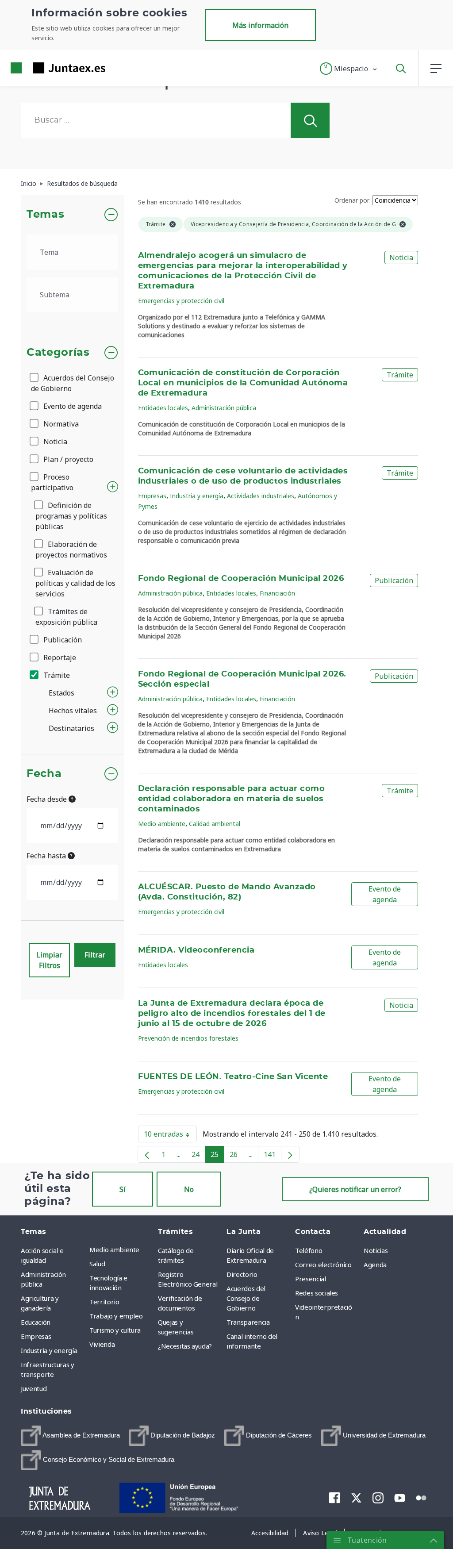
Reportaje (59, 657)
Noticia (54, 441)
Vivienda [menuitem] (102, 1344)
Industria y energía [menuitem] (49, 1350)
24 (198, 1156)
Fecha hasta (47, 856)
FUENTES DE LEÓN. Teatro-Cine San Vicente (233, 1077)
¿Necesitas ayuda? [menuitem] (185, 1345)
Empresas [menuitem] (36, 1336)
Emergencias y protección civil (181, 300)
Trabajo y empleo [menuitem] (115, 1315)
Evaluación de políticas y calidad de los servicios (75, 583)
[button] (349, 68)
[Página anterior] (147, 1154)
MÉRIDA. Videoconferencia (196, 950)
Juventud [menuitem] (33, 1388)
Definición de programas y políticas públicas (71, 515)
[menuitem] (70, 1436)
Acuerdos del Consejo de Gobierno (72, 383)
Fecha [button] (44, 774)
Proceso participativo (52, 482)
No (189, 1189)
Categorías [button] (58, 352)
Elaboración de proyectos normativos (71, 549)
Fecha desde (48, 799)
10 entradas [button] (170, 1135)
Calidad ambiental (214, 823)
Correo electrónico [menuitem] (323, 1264)
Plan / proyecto (67, 459)
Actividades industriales (260, 496)
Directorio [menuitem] (241, 1274)
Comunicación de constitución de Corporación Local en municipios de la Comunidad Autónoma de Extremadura (243, 383)
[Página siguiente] (290, 1154)
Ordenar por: (352, 200)
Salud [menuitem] (97, 1263)
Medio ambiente (161, 823)
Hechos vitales (73, 710)
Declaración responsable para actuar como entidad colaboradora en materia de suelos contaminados (231, 799)
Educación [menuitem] (35, 1322)
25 (217, 1156)
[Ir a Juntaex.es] (42, 68)
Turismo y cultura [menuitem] (115, 1330)
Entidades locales (163, 408)
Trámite (56, 675)
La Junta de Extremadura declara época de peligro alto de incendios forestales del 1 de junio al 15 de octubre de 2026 (232, 1013)
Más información (260, 25)
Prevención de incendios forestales (188, 1038)
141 (272, 1156)
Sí (122, 1189)
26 (236, 1156)
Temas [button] (45, 214)
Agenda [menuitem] (375, 1264)
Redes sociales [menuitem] (316, 1292)
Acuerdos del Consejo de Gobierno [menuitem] (245, 1298)
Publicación (62, 640)
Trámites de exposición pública (66, 617)
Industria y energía (196, 496)
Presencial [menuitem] (310, 1278)
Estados (61, 693)
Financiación (277, 593)
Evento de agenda (72, 406)
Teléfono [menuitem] (308, 1250)
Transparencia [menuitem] (247, 1322)
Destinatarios (71, 728)
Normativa (60, 424)
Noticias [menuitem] (376, 1250)
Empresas (152, 496)
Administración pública (224, 408)
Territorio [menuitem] (104, 1301)
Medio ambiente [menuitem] (114, 1249)
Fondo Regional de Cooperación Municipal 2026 (241, 579)
